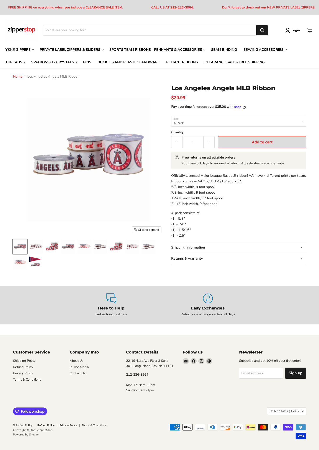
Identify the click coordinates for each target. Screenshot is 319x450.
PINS (87, 62)
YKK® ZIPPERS (18, 49)
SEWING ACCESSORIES (263, 49)
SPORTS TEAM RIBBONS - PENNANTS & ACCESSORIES (156, 49)
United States (284, 411)
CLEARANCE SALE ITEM (104, 7)
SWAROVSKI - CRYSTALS (53, 62)
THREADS (14, 62)
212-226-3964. (182, 7)
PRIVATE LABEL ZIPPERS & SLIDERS (70, 49)
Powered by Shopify (26, 435)
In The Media (79, 367)
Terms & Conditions (27, 379)
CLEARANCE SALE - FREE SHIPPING (234, 62)
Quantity (177, 132)
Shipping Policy (24, 360)
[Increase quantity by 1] (209, 142)
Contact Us (78, 373)
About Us (76, 360)
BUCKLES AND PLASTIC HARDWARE (129, 62)
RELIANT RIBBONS (182, 62)
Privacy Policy (23, 373)
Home (18, 77)
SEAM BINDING (224, 49)
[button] (20, 246)
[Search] (262, 30)
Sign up (296, 373)
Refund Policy (23, 367)
